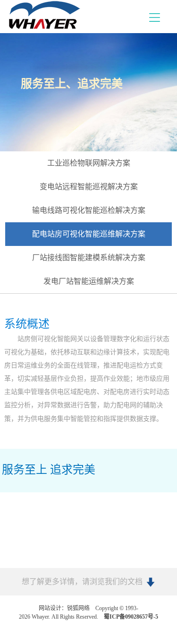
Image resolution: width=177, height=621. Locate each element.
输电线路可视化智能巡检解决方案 (88, 210)
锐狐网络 (78, 608)
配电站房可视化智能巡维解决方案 (88, 234)
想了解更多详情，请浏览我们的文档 (82, 581)
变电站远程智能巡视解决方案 (89, 187)
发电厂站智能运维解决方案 (88, 281)
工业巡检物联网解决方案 (88, 163)
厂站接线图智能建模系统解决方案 (88, 258)
